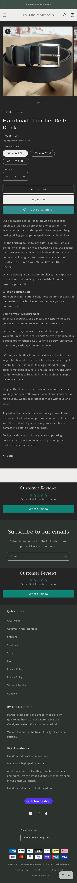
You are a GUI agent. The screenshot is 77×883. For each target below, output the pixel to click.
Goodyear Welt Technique (22, 628)
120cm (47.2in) (42, 153)
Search (11, 653)
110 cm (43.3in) (15, 153)
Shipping (6, 141)
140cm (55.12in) (15, 161)
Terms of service (40, 870)
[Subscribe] (66, 556)
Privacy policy (21, 870)
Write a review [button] (38, 509)
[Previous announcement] (4, 5)
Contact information (40, 875)
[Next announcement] (73, 5)
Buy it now (38, 199)
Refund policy (62, 864)
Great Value (14, 620)
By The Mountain (24, 864)
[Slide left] (31, 103)
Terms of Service (17, 685)
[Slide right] (46, 103)
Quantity (7, 169)
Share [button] (10, 455)
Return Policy (15, 677)
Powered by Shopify (42, 864)
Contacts (12, 693)
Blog (9, 661)
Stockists (12, 645)
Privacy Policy (15, 669)
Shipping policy (58, 870)
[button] (4, 15)
